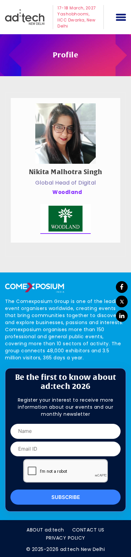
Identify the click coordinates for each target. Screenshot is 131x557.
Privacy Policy (65, 538)
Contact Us (88, 529)
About (45, 529)
